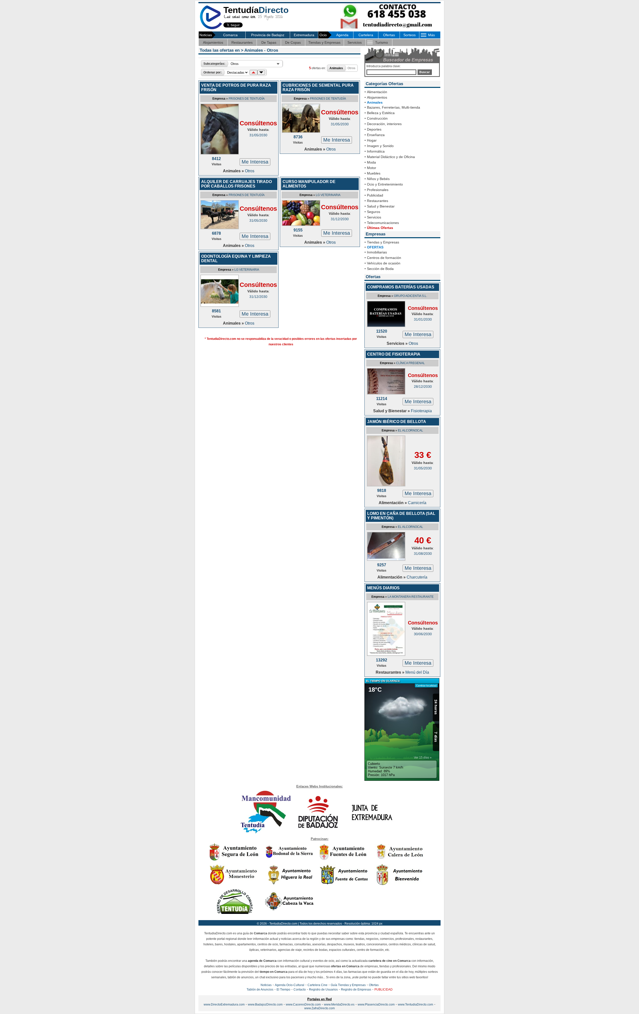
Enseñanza (376, 135)
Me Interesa (255, 162)
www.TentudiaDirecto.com (415, 1004)
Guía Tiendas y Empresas (348, 985)
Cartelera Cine (317, 985)
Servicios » (398, 343)
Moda (371, 162)
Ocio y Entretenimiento (385, 184)
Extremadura (304, 35)
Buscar (424, 72)
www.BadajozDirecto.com (265, 1004)
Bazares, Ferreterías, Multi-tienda (393, 107)
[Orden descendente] (261, 72)
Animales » (234, 171)
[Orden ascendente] (253, 72)
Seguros (373, 212)
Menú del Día (417, 672)
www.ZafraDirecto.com (319, 1008)
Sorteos (409, 35)
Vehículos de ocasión (383, 263)
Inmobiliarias (377, 252)
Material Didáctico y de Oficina (391, 157)
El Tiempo (283, 989)
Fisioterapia (421, 411)
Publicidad (375, 195)
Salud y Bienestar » (392, 411)
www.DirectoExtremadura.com (224, 1004)
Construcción (377, 118)
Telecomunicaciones (383, 223)
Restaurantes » (390, 672)
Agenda (342, 35)
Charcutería (417, 577)
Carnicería (417, 503)
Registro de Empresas (356, 989)
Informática (376, 151)
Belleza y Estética (381, 113)
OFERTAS (375, 247)
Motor (371, 168)
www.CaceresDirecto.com (303, 1004)
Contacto (300, 989)
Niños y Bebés (378, 179)
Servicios (354, 42)
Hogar (372, 140)
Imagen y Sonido (380, 146)
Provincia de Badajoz (267, 35)
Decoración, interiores (384, 124)
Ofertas (389, 35)
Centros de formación (384, 258)
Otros (249, 171)
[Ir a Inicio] (210, 28)
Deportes (374, 129)
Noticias (266, 985)
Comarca (230, 35)
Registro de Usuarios (323, 989)
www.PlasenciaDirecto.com (376, 1004)
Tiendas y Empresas (324, 42)
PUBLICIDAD (383, 989)
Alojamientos (213, 42)
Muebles (373, 173)
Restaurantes (242, 42)
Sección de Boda (380, 269)
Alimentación (377, 92)
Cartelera (365, 35)
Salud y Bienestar (381, 206)
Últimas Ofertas (380, 228)
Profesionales (377, 190)
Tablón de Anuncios (260, 989)
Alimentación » (393, 503)
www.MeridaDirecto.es (339, 1004)
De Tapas (268, 42)
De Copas (293, 42)
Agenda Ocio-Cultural (289, 985)
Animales (375, 102)
